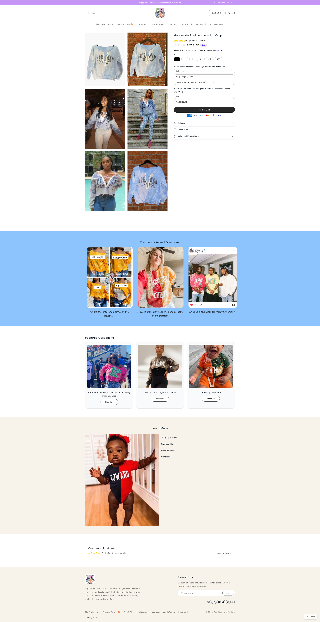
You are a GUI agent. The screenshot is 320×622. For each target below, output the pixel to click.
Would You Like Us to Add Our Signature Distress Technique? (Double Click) (204, 90)
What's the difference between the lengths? (109, 313)
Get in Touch (169, 612)
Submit (228, 593)
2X (209, 59)
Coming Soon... (92, 617)
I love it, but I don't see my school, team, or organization (160, 313)
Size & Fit (128, 612)
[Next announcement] (184, 2)
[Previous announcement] (136, 2)
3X (218, 59)
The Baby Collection (211, 392)
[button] (90, 13)
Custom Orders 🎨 (111, 612)
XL (201, 59)
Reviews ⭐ (183, 612)
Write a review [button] (223, 554)
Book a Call (216, 13)
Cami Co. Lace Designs (224, 612)
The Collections (92, 612)
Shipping (156, 612)
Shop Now (109, 402)
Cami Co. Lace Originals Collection (160, 392)
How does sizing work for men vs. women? (211, 312)
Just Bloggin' (142, 612)
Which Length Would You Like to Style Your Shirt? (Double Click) (200, 67)
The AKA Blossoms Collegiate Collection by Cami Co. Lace (109, 394)
